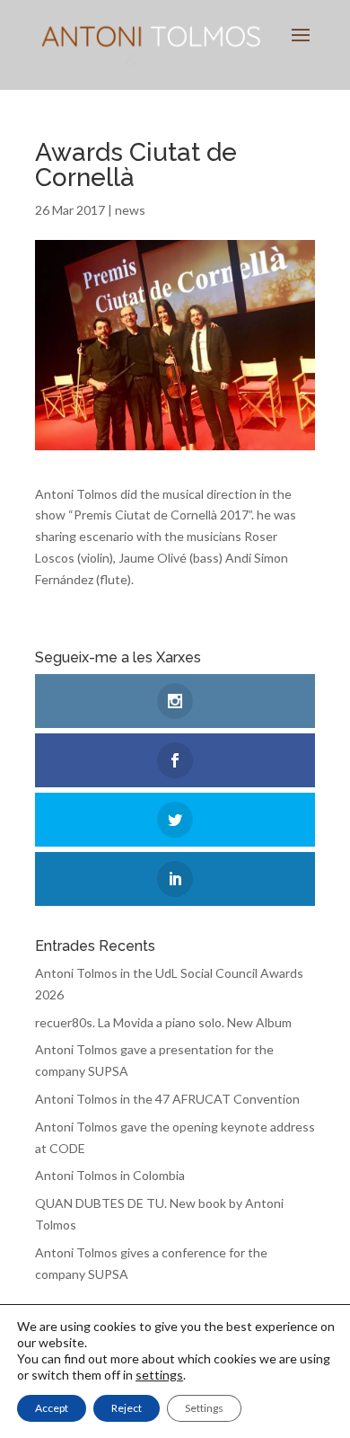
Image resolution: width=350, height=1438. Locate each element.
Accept (51, 1408)
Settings (204, 1408)
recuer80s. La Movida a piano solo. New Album (163, 1022)
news (130, 209)
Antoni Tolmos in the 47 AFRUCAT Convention (167, 1098)
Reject (126, 1408)
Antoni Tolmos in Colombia (110, 1175)
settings (159, 1374)
